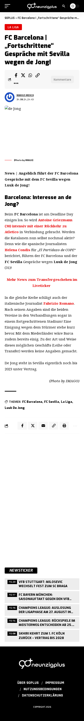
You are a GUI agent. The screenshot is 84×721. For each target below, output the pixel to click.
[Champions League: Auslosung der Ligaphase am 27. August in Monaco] (42, 609)
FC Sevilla (51, 402)
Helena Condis (17, 249)
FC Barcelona (32, 402)
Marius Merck (25, 95)
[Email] (43, 426)
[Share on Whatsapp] (30, 75)
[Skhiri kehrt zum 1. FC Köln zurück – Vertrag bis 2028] (42, 635)
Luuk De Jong (15, 408)
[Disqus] (42, 497)
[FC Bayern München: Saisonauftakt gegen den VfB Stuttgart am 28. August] (42, 596)
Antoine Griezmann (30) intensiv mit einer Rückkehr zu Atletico (38, 226)
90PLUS (10, 18)
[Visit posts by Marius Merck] (9, 97)
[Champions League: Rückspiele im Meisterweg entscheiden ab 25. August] (42, 622)
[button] (9, 6)
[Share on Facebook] (16, 75)
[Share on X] (23, 75)
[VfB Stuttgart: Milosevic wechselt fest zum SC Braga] (42, 583)
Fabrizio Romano (58, 303)
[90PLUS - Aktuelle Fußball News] (42, 6)
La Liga (13, 27)
